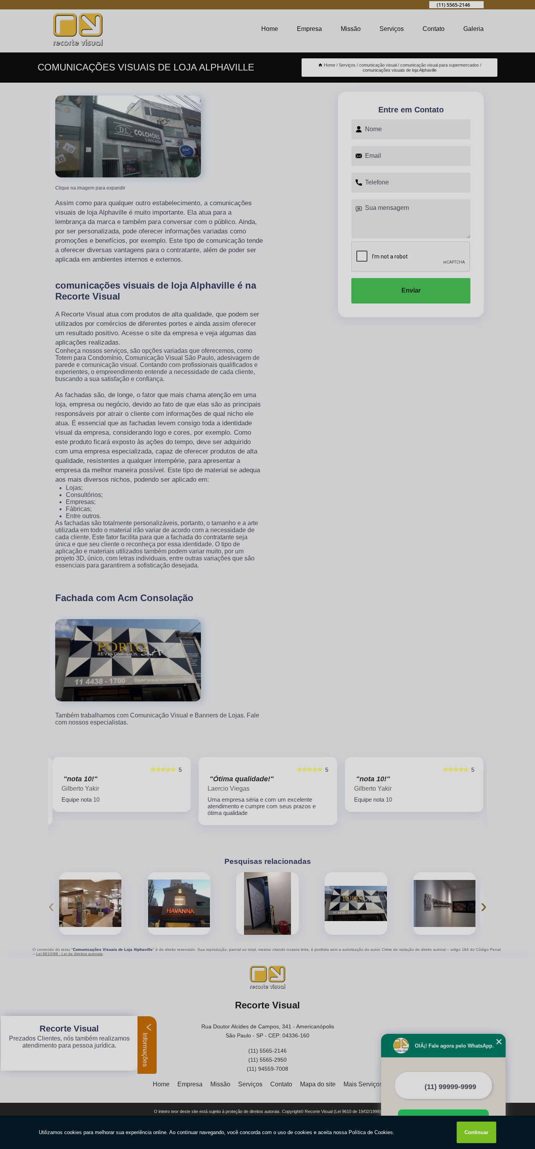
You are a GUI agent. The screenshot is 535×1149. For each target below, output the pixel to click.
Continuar (476, 1132)
